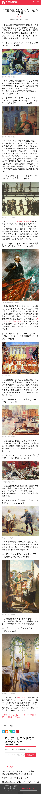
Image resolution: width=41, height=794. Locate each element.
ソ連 (4, 726)
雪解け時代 (20, 698)
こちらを (14, 788)
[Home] (3, 2)
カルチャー (20, 17)
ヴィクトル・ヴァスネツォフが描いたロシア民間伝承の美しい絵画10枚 (19, 773)
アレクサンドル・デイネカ (20, 221)
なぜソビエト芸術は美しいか (15, 778)
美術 (11, 726)
